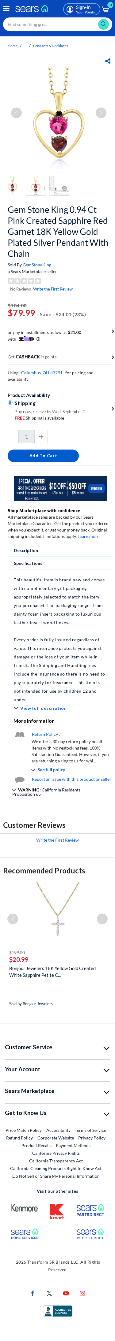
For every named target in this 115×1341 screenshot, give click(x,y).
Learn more (88, 536)
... (25, 45)
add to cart (43, 455)
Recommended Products (44, 870)
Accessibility (58, 1130)
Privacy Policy (91, 1137)
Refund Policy (19, 1137)
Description (26, 550)
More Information (34, 721)
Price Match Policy (24, 1130)
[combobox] (57, 24)
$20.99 (19, 959)
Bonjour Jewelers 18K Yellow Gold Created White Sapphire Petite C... (52, 971)
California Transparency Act (56, 1160)
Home (12, 45)
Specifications (28, 563)
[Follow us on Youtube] (66, 1292)
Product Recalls (36, 1145)
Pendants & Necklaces (50, 45)
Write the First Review (53, 289)
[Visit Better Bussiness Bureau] (57, 1310)
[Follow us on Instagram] (82, 1292)
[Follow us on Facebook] (33, 1292)
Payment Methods (73, 1145)
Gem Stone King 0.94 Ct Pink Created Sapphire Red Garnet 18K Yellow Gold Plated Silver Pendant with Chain (58, 231)
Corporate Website (56, 1137)
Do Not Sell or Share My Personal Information (56, 1176)
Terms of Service (90, 1130)
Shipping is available (39, 417)
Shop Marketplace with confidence (44, 510)
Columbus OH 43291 (42, 372)
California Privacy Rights (56, 1153)
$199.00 (17, 952)
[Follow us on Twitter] (49, 1292)
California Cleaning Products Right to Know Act (56, 1168)
